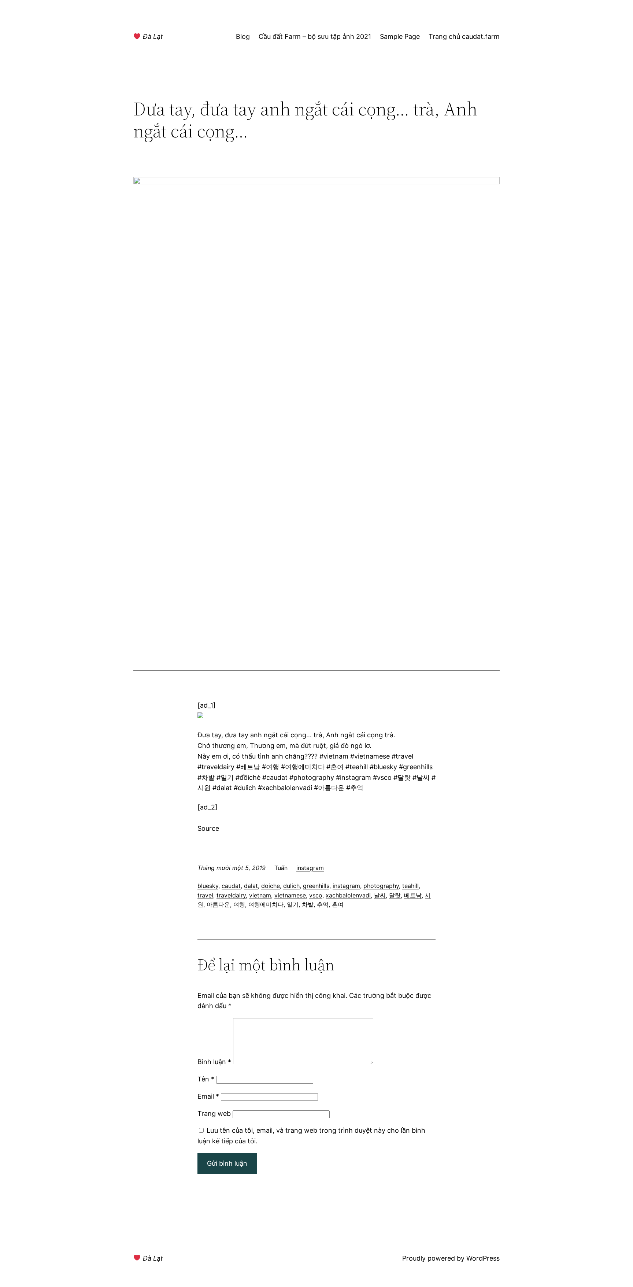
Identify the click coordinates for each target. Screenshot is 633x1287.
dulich (291, 885)
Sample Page (400, 36)
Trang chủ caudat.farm (464, 36)
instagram (310, 867)
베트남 (413, 895)
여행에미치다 (266, 904)
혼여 (338, 904)
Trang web (214, 1113)
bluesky (207, 885)
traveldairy (231, 895)
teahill (410, 885)
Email (208, 1096)
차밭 (308, 904)
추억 (323, 904)
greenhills (316, 885)
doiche (270, 885)
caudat (231, 885)
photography (381, 885)
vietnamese (290, 895)
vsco (315, 895)
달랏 (395, 895)
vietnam (260, 895)
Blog (243, 36)
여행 (239, 904)
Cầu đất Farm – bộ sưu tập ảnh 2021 (315, 36)
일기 (293, 904)
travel (205, 895)
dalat (251, 885)
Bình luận (214, 1062)
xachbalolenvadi (348, 895)
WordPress (483, 1258)
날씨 (380, 895)
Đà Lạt (152, 36)
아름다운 (218, 904)
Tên (205, 1079)
